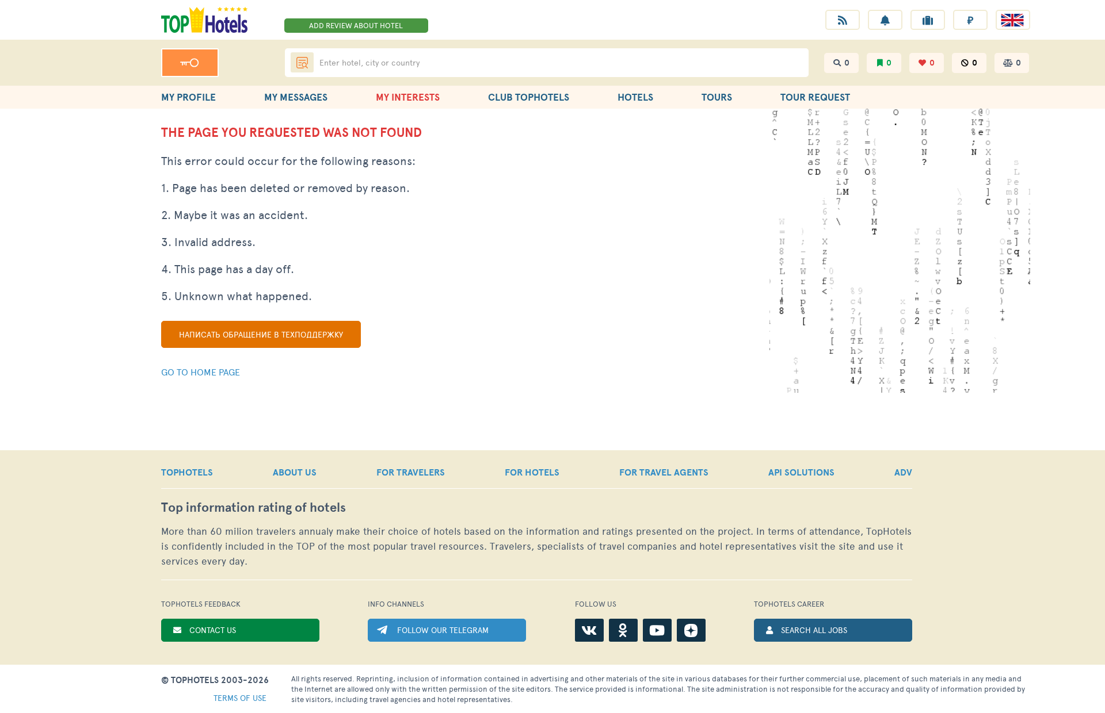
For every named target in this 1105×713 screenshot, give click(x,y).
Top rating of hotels (253, 507)
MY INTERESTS (408, 97)
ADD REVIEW (356, 25)
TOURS (717, 97)
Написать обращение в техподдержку (261, 334)
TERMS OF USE (240, 697)
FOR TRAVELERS (410, 472)
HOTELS (635, 97)
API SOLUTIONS (801, 472)
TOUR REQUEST (815, 97)
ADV (903, 472)
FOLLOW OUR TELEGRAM (443, 629)
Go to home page (200, 371)
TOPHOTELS (187, 472)
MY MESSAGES (295, 97)
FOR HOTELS (532, 472)
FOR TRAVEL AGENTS (663, 472)
